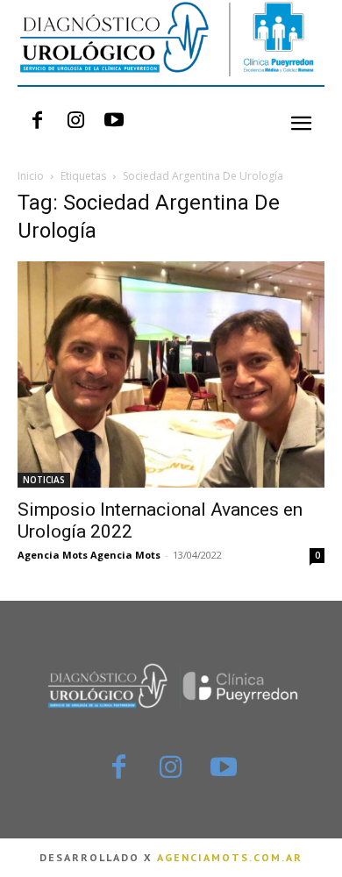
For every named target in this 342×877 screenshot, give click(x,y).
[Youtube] (114, 121)
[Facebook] (37, 121)
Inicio (31, 175)
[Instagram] (75, 121)
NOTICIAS (44, 480)
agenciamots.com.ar (230, 857)
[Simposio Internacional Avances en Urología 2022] (171, 374)
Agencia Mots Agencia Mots (89, 554)
